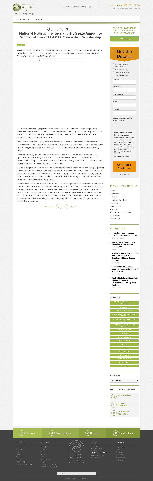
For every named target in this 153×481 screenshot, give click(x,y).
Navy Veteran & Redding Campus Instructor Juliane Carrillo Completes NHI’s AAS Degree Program (125, 256)
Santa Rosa (115, 215)
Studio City (115, 218)
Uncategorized (124, 362)
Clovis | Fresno (46, 447)
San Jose (114, 209)
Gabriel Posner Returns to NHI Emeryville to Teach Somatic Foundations (124, 244)
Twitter (120, 452)
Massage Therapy (124, 341)
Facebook (121, 447)
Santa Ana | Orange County (49, 464)
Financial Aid (62, 433)
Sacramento (116, 206)
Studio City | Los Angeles (49, 467)
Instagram (121, 458)
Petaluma (44, 452)
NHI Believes (124, 344)
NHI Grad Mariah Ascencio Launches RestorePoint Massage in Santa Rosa (125, 269)
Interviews (124, 333)
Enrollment (19, 449)
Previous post (49, 206)
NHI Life (20, 45)
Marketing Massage (124, 337)
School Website (23, 19)
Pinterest (121, 460)
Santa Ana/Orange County (121, 212)
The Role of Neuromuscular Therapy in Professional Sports (124, 234)
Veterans (124, 366)
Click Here (123, 38)
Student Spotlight (124, 359)
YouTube (121, 455)
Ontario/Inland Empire (119, 200)
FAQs (17, 452)
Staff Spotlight (124, 351)
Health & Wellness (124, 330)
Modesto (115, 197)
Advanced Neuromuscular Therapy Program (124, 302)
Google (120, 450)
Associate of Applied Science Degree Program (124, 315)
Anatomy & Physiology (124, 310)
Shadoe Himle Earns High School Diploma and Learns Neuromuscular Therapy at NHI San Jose (125, 281)
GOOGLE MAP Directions (98, 452)
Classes (29, 433)
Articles (18, 457)
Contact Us (124, 433)
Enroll (94, 433)
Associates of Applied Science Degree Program (124, 320)
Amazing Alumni (124, 307)
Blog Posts (39, 19)
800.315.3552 (131, 5)
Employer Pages (21, 462)
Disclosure (19, 459)
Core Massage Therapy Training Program (124, 325)
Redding (114, 203)
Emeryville (115, 194)
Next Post (73, 206)
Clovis (113, 190)
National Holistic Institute (23, 7)
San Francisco (45, 459)
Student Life (124, 355)
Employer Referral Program (24, 464)
